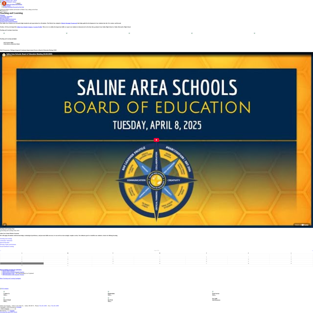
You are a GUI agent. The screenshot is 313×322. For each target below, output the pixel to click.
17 (67, 261)
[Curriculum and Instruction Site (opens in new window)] (31, 33)
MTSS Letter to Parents (8, 270)
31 (67, 265)
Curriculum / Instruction (6, 16)
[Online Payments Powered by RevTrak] (13, 7)
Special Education (4, 17)
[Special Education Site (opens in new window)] (94, 33)
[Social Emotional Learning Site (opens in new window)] (219, 33)
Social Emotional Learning (7, 20)
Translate (12, 310)
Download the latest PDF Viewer (8, 312)
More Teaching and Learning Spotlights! (10, 278)
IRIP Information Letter (8, 273)
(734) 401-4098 (55, 305)
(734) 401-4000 (43, 305)
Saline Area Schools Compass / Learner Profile (29, 27)
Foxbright (18, 307)
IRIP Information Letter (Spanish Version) (13, 274)
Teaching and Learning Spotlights (8, 21)
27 (206, 263)
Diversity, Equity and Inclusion (8, 19)
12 (159, 259)
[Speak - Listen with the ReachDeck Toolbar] (4, 3)
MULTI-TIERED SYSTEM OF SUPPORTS (11, 269)
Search (18, 3)
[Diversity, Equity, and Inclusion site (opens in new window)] (156, 33)
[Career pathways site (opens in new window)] (282, 33)
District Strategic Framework (69, 23)
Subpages (2, 15)
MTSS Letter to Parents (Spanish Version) (13, 272)
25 (112, 263)
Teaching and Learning (6, 238)
